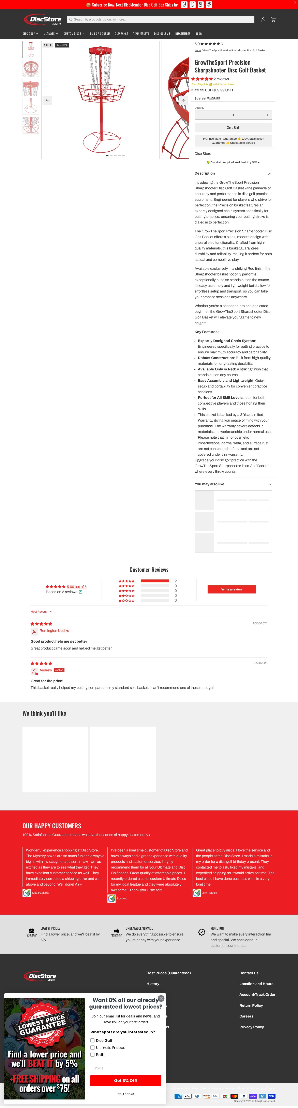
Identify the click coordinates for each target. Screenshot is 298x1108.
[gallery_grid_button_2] (115, 155)
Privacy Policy (251, 1027)
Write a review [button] (231, 589)
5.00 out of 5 (77, 587)
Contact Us (248, 973)
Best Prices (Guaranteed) (169, 973)
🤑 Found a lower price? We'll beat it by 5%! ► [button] (233, 162)
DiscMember (183, 33)
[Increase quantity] (267, 114)
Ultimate (49, 33)
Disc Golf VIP (162, 33)
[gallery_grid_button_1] (111, 155)
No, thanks (125, 1094)
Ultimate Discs (181, 1088)
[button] (202, 79)
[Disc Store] (42, 19)
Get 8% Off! (125, 1080)
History (153, 984)
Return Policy (251, 1005)
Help (195, 1088)
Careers (246, 1016)
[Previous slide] (47, 100)
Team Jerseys (141, 33)
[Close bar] (295, 2)
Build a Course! (100, 33)
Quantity (199, 107)
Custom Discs (72, 33)
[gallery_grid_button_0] (107, 155)
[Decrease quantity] (199, 114)
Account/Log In (265, 1088)
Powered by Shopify (222, 1101)
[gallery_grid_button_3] (119, 155)
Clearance (121, 33)
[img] (41, 624)
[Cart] (271, 19)
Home (198, 50)
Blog (198, 33)
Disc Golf (29, 33)
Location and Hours (256, 984)
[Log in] (262, 19)
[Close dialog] (161, 998)
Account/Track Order (257, 995)
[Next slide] (183, 100)
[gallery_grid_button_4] (123, 155)
